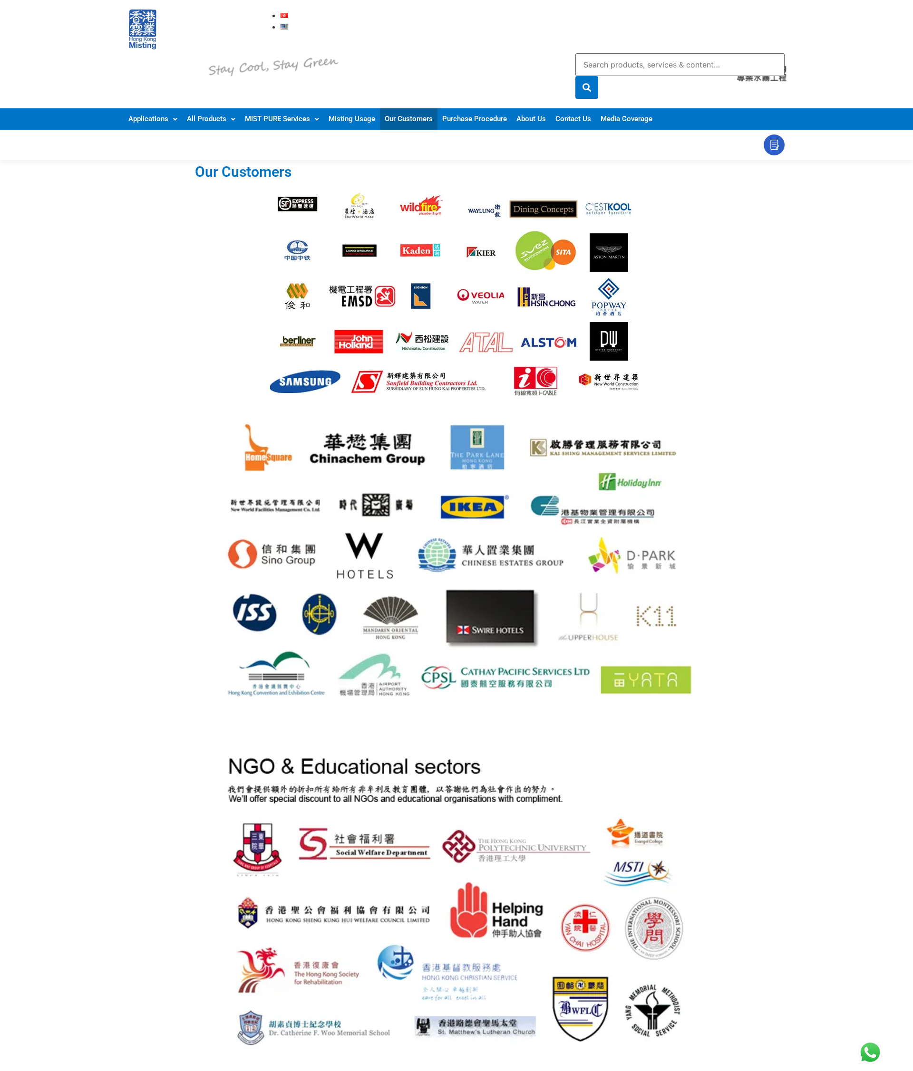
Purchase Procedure (474, 119)
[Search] (586, 87)
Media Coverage (626, 119)
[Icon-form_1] (774, 144)
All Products (206, 119)
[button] (153, 119)
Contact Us (573, 119)
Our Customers (409, 119)
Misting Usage (352, 119)
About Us (531, 119)
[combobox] (680, 64)
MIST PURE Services (277, 119)
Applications (148, 119)
